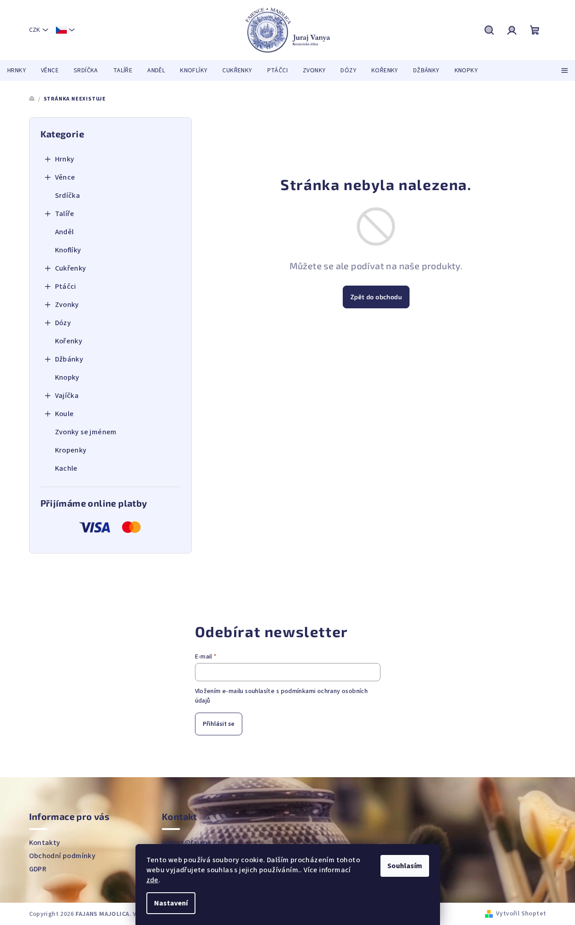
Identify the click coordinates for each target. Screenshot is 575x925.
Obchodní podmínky (62, 856)
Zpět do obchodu (376, 297)
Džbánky (69, 359)
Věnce (65, 177)
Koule (64, 414)
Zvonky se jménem (86, 432)
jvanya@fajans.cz (191, 843)
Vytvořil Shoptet (521, 913)
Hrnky (65, 159)
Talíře (65, 214)
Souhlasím (404, 866)
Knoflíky (68, 250)
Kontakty (44, 843)
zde (152, 880)
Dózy (63, 323)
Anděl (64, 232)
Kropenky (71, 450)
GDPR (38, 869)
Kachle (66, 468)
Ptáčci (65, 287)
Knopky (67, 377)
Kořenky (69, 341)
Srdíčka (67, 196)
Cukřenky (70, 268)
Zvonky (67, 305)
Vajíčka (67, 396)
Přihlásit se (219, 724)
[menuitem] (16, 70)
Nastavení (171, 903)
